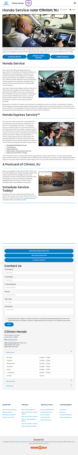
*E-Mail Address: (10, 284)
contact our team (29, 198)
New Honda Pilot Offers (29, 426)
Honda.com (45, 443)
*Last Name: (8, 277)
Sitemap (23, 442)
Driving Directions (11, 340)
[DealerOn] (39, 440)
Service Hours (10, 381)
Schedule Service (14, 57)
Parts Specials (45, 417)
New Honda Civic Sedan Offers (29, 413)
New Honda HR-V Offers (29, 424)
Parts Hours (10, 386)
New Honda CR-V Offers (29, 417)
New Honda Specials (28, 410)
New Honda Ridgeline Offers (29, 420)
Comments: (8, 306)
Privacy (29, 442)
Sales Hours (10, 352)
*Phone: (7, 292)
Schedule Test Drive (8, 415)
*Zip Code (7, 299)
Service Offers (45, 415)
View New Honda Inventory (39, 251)
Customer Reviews (66, 415)
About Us (63, 412)
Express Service (63, 57)
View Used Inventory (39, 255)
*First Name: (8, 269)
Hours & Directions (66, 417)
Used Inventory (7, 412)
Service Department (47, 410)
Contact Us (63, 410)
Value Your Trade (8, 417)
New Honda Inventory (9, 410)
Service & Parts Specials (38, 57)
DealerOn (17, 442)
